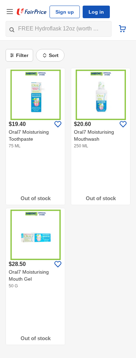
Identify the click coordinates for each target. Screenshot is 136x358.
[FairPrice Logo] (32, 12)
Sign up (64, 12)
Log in (96, 12)
